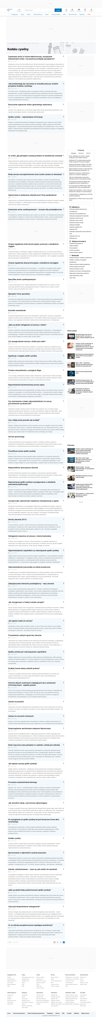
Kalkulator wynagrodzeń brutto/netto (78, 216)
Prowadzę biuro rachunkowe (72, 979)
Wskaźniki (75, 255)
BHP (23, 984)
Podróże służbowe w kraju (76, 268)
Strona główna (10, 43)
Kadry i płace (10, 1002)
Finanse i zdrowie (55, 986)
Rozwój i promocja (11, 1000)
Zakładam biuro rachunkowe (72, 977)
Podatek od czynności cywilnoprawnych (80, 271)
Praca (37, 984)
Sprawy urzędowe (40, 982)
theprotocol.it (83, 1004)
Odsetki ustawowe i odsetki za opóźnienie (80, 257)
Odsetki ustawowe (70, 1002)
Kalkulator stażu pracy (56, 1002)
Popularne (73, 153)
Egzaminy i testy (26, 1000)
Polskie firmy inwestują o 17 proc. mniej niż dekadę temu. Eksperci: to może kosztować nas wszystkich (80, 190)
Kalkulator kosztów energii (76, 222)
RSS (63, 1013)
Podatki (9, 977)
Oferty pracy (83, 1005)
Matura (23, 1004)
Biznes (29, 14)
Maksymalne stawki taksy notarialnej (79, 273)
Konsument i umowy (41, 980)
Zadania (9, 998)
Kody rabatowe (83, 998)
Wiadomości (83, 977)
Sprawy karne (39, 979)
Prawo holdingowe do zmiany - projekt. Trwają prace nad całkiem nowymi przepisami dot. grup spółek (79, 156)
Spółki (52, 979)
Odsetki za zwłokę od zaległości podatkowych (77, 261)
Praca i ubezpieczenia (56, 980)
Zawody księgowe (11, 984)
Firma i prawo (72, 331)
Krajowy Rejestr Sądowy (76, 252)
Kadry (22, 14)
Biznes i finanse (54, 977)
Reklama (76, 1013)
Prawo (47, 14)
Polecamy (70, 445)
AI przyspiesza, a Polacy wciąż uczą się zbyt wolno (81, 199)
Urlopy (23, 982)
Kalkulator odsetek (55, 1000)
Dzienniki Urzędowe (41, 998)
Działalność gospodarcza (76, 243)
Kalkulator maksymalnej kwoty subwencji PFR (80, 232)
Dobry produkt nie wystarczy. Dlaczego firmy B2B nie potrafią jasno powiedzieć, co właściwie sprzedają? (80, 169)
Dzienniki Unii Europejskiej (42, 1000)
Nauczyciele (25, 998)
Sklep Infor (39, 986)
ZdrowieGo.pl (83, 995)
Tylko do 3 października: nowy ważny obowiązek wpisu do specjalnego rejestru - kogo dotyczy (80, 178)
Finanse (82, 980)
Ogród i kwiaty (83, 984)
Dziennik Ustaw (40, 995)
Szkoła (23, 996)
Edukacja (82, 14)
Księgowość (14, 14)
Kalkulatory (75, 207)
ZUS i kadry (10, 982)
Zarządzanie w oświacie (27, 1002)
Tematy (23, 43)
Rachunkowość (10, 979)
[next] (64, 942)
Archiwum (82, 996)
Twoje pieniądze (56, 14)
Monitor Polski (39, 996)
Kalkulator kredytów (74, 224)
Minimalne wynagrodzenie (72, 996)
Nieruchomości (73, 14)
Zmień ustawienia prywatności (36, 1013)
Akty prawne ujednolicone (42, 1002)
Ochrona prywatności (19, 1013)
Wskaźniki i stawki (70, 992)
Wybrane (88, 153)
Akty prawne (39, 992)
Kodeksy (38, 1004)
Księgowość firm (11, 974)
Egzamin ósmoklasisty (27, 1005)
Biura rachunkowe (70, 974)
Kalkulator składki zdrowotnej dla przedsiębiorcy (78, 210)
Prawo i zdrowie (40, 988)
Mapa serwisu (85, 1013)
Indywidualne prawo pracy (28, 977)
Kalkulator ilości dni (74, 236)
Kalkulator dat (73, 238)
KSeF (89, 14)
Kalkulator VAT (73, 229)
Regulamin (50, 1013)
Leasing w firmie (55, 984)
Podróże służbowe (70, 1000)
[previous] (54, 942)
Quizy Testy (72, 277)
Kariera (58, 1013)
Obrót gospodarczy (11, 980)
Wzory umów (83, 1000)
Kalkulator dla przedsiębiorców (77, 213)
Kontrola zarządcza (74, 250)
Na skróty (82, 992)
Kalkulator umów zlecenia (76, 218)
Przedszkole (25, 995)
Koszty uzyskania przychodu (77, 266)
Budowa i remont (84, 982)
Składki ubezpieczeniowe (71, 998)
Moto (64, 14)
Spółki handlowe (73, 245)
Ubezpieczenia (25, 980)
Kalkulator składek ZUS (75, 227)
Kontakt (69, 1013)
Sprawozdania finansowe (71, 984)
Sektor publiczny (37, 14)
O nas (8, 1013)
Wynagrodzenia (25, 979)
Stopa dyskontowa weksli (76, 275)
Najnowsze (81, 153)
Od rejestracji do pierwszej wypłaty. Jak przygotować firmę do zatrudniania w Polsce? (79, 182)
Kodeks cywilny (35, 43)
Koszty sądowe (73, 248)
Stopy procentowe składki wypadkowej (79, 264)
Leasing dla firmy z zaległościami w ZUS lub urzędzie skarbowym (80, 195)
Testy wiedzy (25, 1007)
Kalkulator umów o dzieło (76, 220)
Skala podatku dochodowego (72, 1004)
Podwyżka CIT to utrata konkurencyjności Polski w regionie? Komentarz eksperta (80, 161)
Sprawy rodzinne (40, 977)
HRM (23, 986)
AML (67, 986)
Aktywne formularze (79, 241)
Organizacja (10, 995)
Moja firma (18, 43)
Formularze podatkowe (85, 1002)
